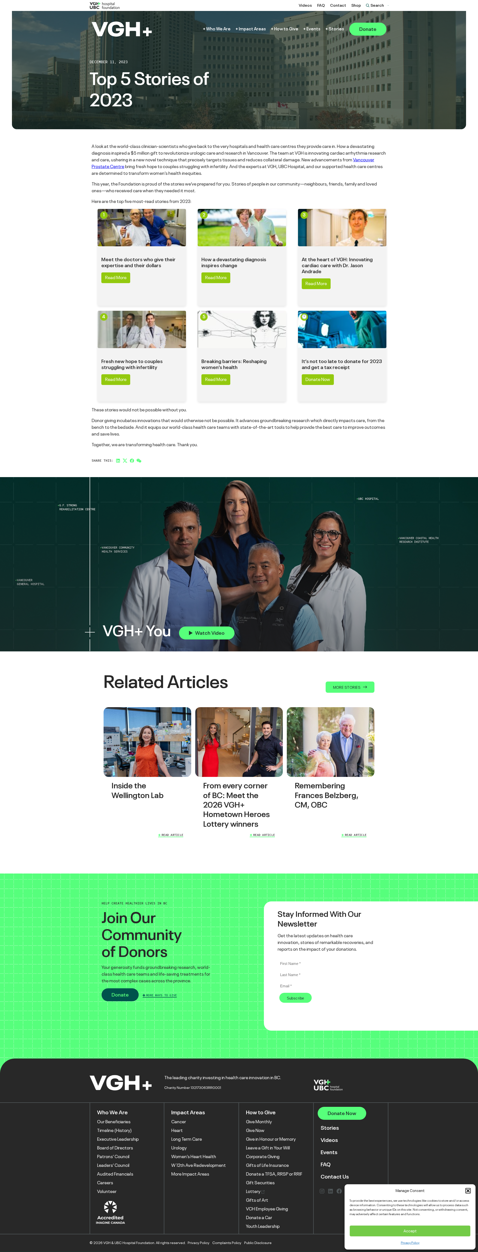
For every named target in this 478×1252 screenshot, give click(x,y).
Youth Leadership (263, 1226)
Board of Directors (115, 1147)
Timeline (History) (114, 1130)
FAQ (321, 5)
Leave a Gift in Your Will (268, 1147)
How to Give (286, 29)
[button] (468, 1190)
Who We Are (218, 29)
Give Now (255, 1130)
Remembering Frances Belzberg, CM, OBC (326, 795)
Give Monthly (259, 1121)
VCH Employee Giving (267, 1208)
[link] (147, 773)
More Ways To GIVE (161, 995)
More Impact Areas (190, 1174)
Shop (356, 5)
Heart (177, 1130)
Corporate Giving (263, 1156)
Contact (338, 5)
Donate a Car (259, 1217)
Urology (179, 1147)
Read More (115, 277)
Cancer (178, 1121)
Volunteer (107, 1191)
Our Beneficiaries (113, 1121)
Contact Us (335, 1177)
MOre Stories (346, 687)
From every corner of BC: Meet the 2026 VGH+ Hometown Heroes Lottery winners (236, 804)
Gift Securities (260, 1182)
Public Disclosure (258, 1243)
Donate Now (317, 379)
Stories (336, 29)
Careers (105, 1182)
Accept (410, 1231)
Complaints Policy (226, 1243)
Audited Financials (115, 1174)
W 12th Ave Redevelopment (198, 1165)
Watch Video (210, 633)
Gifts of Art (257, 1200)
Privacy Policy (410, 1243)
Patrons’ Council (113, 1156)
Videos (305, 5)
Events (313, 29)
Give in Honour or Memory (271, 1139)
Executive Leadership (118, 1139)
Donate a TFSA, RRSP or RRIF (274, 1174)
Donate (367, 29)
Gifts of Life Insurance (267, 1165)
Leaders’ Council (113, 1165)
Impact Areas (252, 29)
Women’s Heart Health (193, 1156)
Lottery (253, 1191)
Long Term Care (186, 1139)
